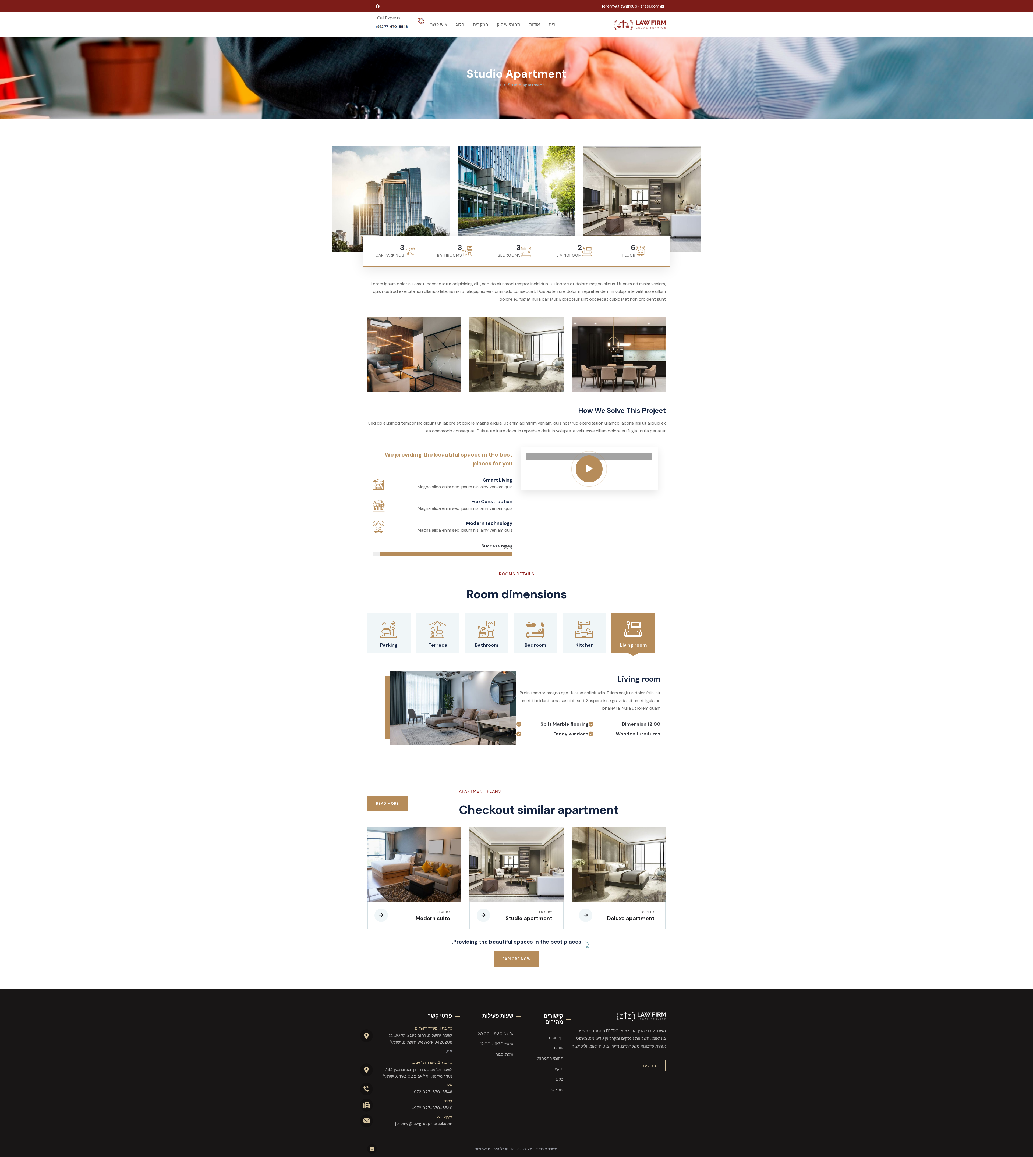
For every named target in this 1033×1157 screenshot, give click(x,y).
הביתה (495, 85)
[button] (697, 198)
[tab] (633, 633)
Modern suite (433, 918)
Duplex (648, 912)
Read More (387, 803)
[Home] (640, 25)
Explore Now (517, 959)
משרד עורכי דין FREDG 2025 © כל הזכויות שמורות (516, 1149)
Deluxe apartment (631, 918)
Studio (443, 912)
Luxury (545, 912)
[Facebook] (378, 6)
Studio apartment (528, 918)
